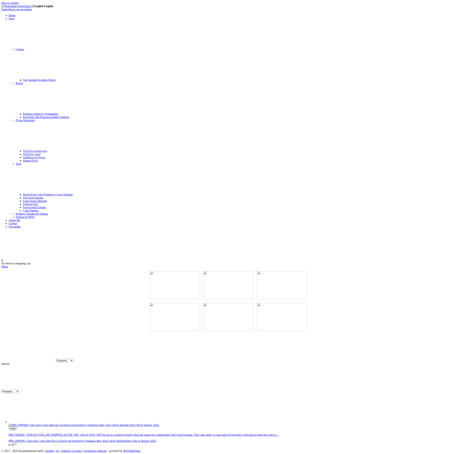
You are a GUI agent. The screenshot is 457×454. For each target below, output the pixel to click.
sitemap (49, 450)
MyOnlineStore (132, 450)
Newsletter (15, 226)
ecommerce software (95, 450)
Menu (4, 266)
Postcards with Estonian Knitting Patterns (46, 117)
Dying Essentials (25, 120)
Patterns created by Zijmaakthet (40, 113)
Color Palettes (31, 210)
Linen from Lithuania (35, 200)
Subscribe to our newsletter (16, 9)
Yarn (18, 163)
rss (57, 450)
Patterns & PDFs (25, 217)
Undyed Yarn (30, 204)
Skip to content (9, 2)
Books (19, 83)
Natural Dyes (30, 160)
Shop (11, 18)
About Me (14, 220)
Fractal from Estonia (34, 207)
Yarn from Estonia (33, 197)
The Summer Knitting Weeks (39, 80)
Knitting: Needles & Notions (32, 213)
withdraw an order (71, 450)
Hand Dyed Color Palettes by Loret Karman (48, 194)
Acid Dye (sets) (32, 154)
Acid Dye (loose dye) (35, 151)
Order (13, 428)
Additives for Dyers (34, 157)
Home (12, 15)
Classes (20, 49)
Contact (13, 223)
